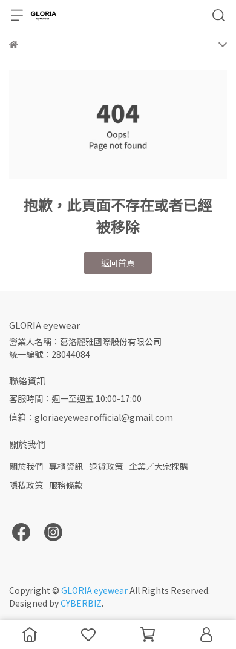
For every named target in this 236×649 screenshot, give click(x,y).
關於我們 (26, 466)
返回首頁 (118, 263)
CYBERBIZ (81, 603)
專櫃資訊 (66, 466)
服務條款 (66, 485)
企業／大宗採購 (158, 466)
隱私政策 (26, 485)
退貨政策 (106, 466)
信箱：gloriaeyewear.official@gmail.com (91, 417)
